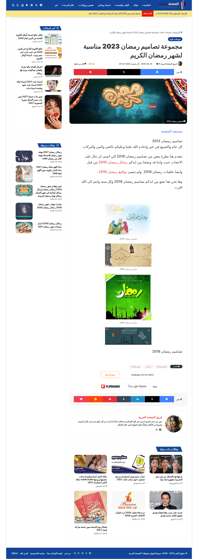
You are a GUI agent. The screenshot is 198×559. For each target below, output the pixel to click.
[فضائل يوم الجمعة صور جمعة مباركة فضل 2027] (90, 507)
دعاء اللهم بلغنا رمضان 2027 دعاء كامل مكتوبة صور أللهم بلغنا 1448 (49, 170)
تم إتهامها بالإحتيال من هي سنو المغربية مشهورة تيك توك (169, 478)
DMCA (15, 553)
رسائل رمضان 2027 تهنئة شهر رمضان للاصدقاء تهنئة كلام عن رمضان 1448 (50, 155)
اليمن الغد (24, 553)
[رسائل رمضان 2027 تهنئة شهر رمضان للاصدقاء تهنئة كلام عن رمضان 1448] (24, 156)
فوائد (135, 5)
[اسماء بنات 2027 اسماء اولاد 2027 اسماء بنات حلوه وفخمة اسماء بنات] (53, 86)
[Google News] (137, 386)
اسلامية (147, 5)
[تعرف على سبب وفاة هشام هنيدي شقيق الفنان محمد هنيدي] (165, 500)
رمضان (148, 366)
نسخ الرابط (110, 374)
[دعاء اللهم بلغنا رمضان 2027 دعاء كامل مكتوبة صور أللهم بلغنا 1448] (24, 173)
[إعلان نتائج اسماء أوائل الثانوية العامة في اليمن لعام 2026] (53, 39)
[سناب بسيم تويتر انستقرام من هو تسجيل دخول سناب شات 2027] (128, 464)
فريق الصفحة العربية (169, 64)
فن (56, 5)
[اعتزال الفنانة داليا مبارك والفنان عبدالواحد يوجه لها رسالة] (53, 71)
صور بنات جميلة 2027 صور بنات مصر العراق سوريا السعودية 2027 (30, 99)
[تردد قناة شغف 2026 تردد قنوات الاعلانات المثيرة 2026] (128, 500)
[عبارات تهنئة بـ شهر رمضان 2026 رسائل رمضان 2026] (24, 211)
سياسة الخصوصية (37, 553)
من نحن (67, 553)
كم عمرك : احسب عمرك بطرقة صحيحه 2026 (120, 13)
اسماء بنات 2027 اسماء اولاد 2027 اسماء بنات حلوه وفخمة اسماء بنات (29, 84)
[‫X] (156, 430)
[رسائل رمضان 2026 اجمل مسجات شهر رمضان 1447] (24, 227)
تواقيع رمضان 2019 (113, 172)
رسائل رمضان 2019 (113, 162)
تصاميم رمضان (162, 366)
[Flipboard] (110, 386)
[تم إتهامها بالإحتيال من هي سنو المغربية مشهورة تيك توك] (165, 464)
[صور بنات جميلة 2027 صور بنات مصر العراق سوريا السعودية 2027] (53, 112)
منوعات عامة (165, 32)
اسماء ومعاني (104, 5)
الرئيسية (177, 32)
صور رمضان (136, 366)
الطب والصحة (122, 5)
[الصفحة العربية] (172, 5)
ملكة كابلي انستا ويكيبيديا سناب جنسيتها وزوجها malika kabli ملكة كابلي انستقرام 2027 (91, 479)
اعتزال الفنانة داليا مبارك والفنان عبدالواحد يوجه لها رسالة (31, 70)
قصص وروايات (86, 5)
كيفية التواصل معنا (54, 553)
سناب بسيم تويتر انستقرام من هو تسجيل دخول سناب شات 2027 (130, 478)
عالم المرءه (69, 5)
